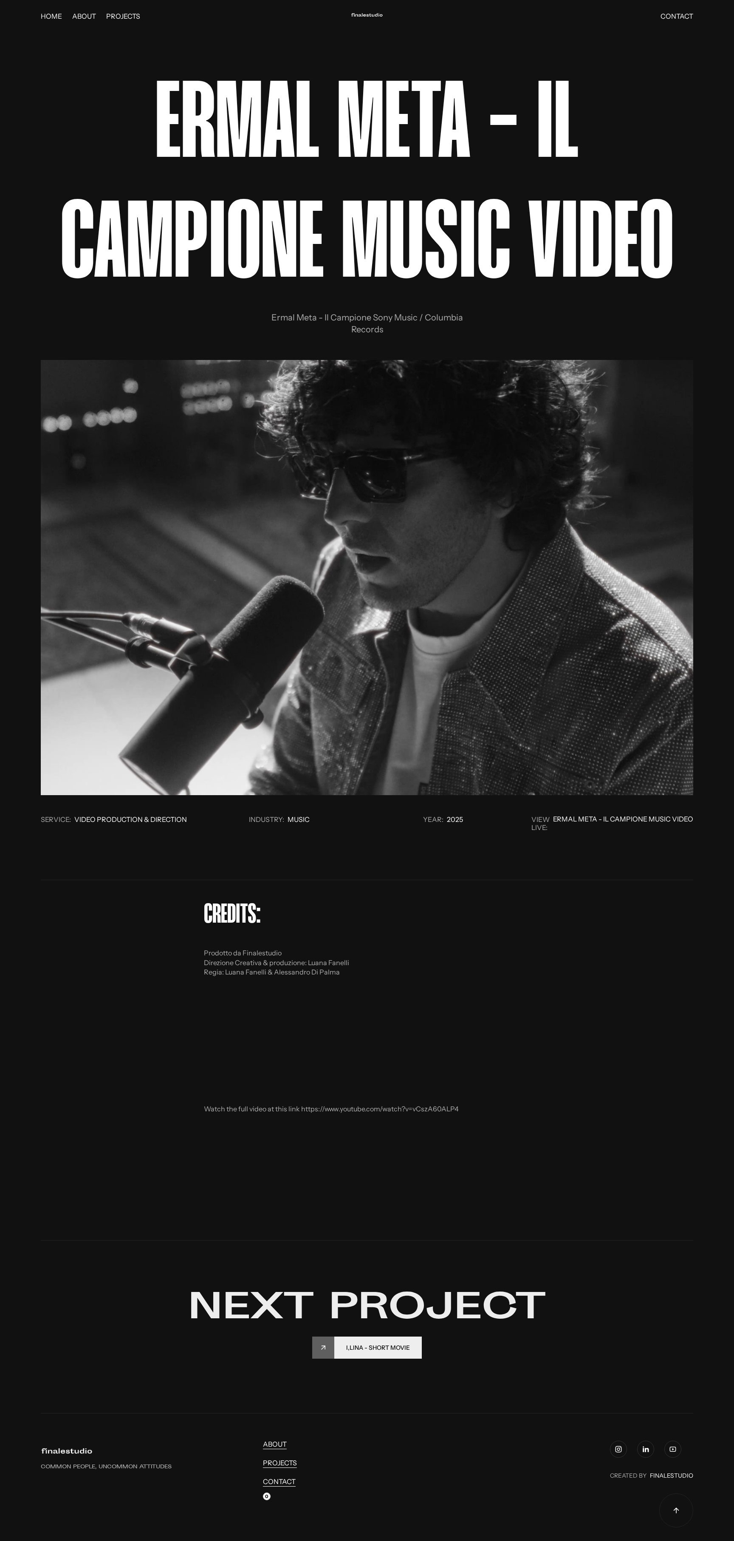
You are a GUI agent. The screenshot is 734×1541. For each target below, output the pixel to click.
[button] (267, 1498)
